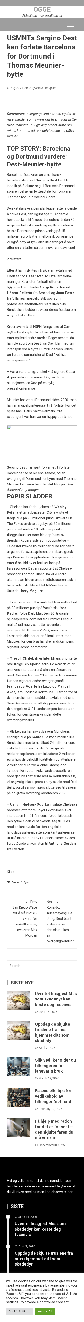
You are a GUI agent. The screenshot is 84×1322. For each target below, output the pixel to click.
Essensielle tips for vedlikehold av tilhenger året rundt (54, 1096)
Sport (27, 882)
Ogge (42, 9)
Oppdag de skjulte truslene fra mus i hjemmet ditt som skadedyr (44, 1259)
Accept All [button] (45, 1311)
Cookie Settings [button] (19, 1311)
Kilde (10, 872)
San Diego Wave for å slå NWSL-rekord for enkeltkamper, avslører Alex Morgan (24, 919)
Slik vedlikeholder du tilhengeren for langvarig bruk (55, 1065)
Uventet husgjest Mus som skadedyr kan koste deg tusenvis (56, 999)
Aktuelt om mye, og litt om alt (42, 15)
